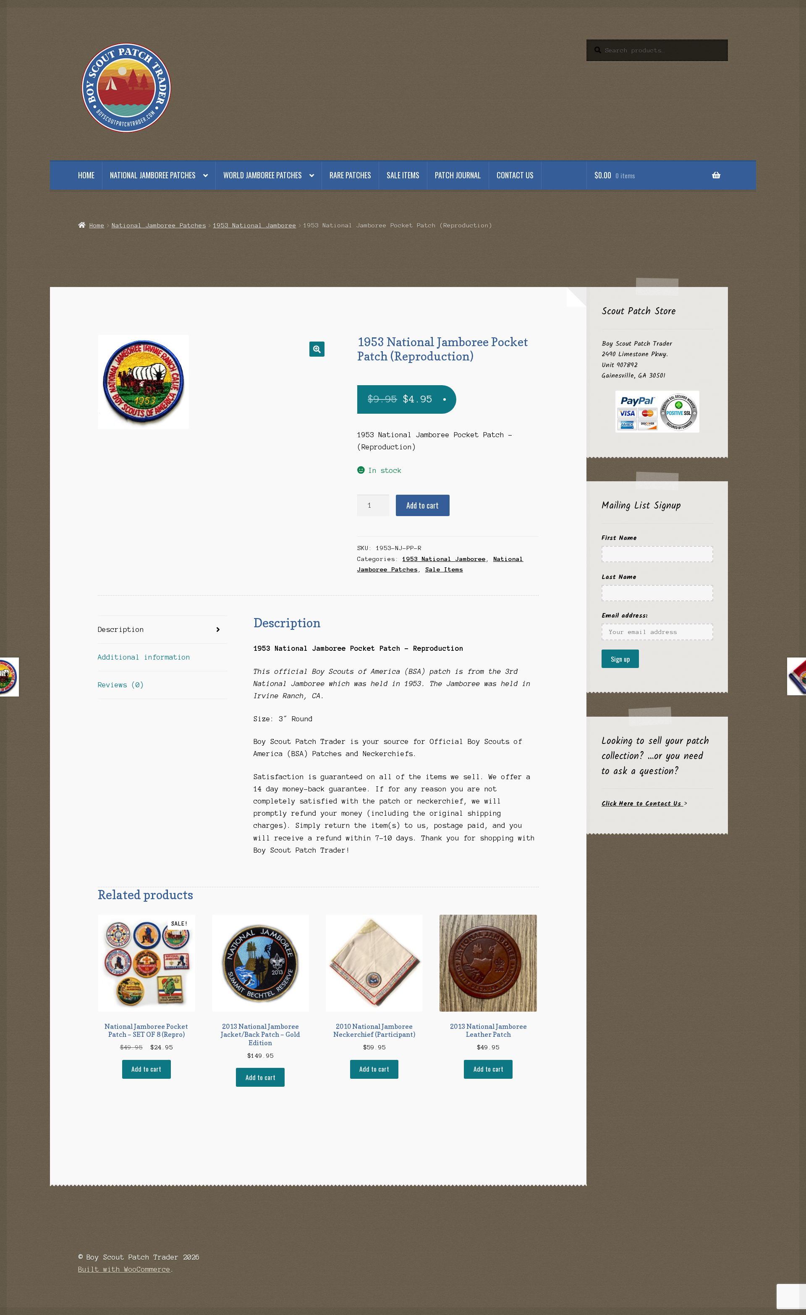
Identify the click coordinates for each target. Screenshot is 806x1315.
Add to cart (422, 505)
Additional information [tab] (144, 657)
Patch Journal (458, 175)
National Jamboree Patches (153, 175)
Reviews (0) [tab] (121, 685)
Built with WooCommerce (124, 1269)
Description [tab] (121, 629)
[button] (316, 349)
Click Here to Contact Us (642, 803)
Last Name (619, 577)
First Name (619, 538)
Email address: (625, 616)
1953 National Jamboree (254, 225)
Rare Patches (350, 175)
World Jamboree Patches (262, 175)
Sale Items (403, 175)
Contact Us (515, 175)
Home (86, 175)
